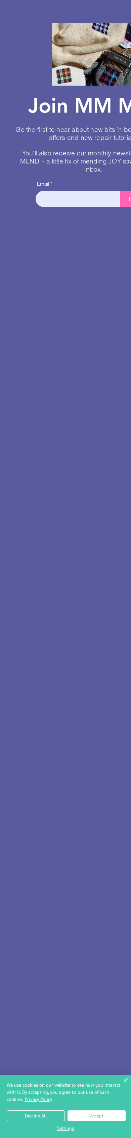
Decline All (36, 1116)
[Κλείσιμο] (122, 1084)
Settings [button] (65, 1128)
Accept (96, 1116)
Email (43, 183)
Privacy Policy (38, 1099)
